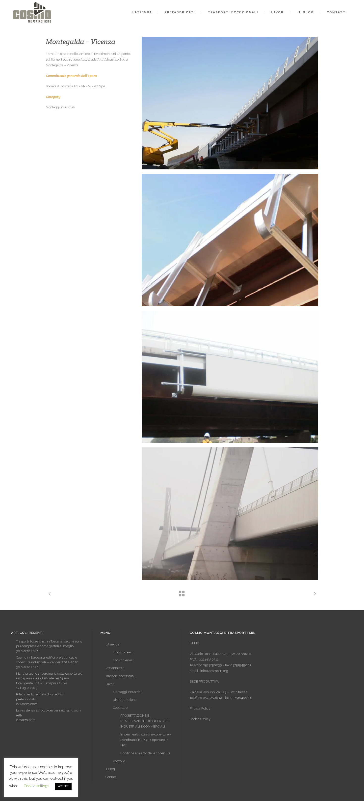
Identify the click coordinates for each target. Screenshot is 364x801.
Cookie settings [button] (36, 786)
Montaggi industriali (127, 692)
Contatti (111, 777)
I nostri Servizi (123, 660)
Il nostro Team (123, 652)
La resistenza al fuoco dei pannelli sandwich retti (48, 713)
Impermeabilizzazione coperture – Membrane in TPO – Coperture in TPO (145, 739)
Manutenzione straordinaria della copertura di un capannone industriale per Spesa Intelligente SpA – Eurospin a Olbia (49, 678)
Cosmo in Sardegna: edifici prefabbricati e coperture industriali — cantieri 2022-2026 (47, 660)
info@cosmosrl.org (214, 671)
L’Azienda (112, 644)
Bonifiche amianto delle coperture (145, 753)
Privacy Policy (200, 708)
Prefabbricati (114, 668)
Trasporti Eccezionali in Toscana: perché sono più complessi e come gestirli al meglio (49, 644)
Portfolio (119, 761)
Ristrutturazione (124, 700)
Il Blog (110, 769)
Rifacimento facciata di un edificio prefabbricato (40, 696)
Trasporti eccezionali (120, 676)
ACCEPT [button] (63, 786)
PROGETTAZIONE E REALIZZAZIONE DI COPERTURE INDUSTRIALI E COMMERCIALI (145, 721)
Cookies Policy (200, 719)
